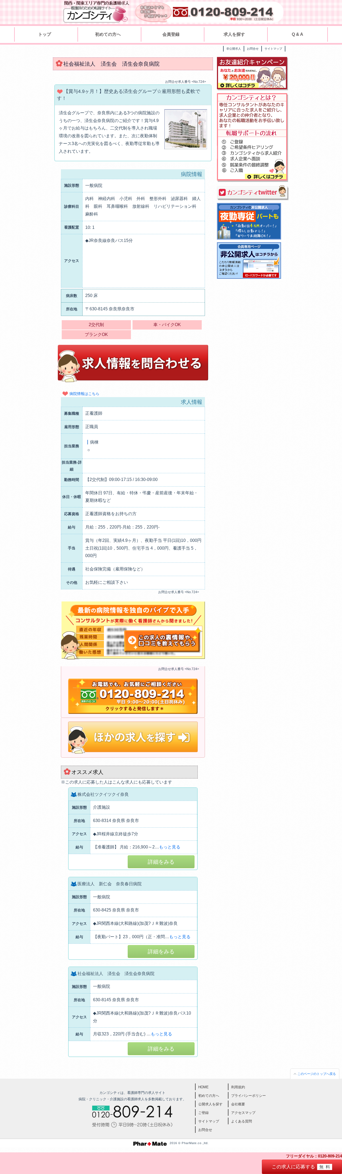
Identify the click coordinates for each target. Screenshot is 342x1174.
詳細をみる (161, 862)
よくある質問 (241, 1121)
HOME (203, 1087)
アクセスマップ (243, 1113)
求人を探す (234, 34)
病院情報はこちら (84, 394)
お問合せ (253, 48)
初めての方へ (108, 34)
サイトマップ (273, 48)
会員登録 (171, 34)
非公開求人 (233, 48)
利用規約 (238, 1087)
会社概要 (238, 1104)
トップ (44, 34)
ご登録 (203, 1113)
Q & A (297, 34)
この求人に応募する (302, 1166)
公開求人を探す (210, 1104)
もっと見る (169, 847)
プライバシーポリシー (248, 1096)
